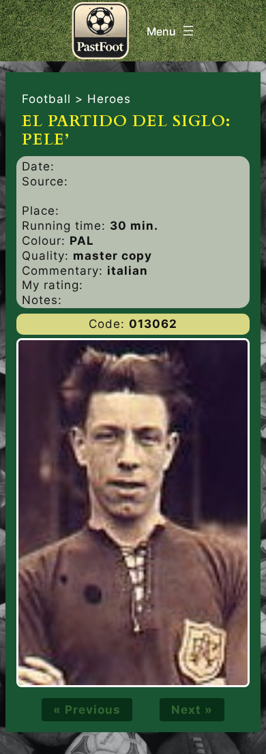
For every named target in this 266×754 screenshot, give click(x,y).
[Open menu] (171, 30)
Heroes (109, 99)
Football (46, 99)
